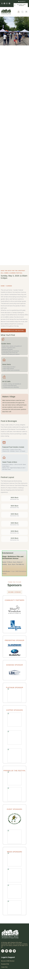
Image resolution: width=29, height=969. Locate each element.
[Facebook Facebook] (4, 3)
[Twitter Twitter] (2, 3)
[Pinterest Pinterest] (9, 3)
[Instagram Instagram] (7, 3)
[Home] (6, 12)
